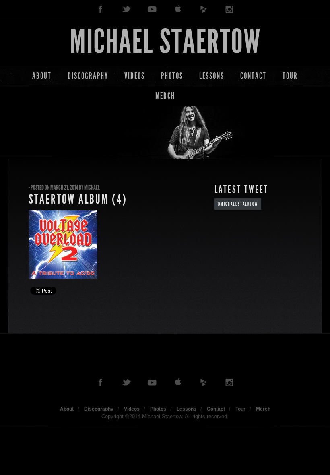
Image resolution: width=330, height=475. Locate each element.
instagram (229, 9)
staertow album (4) (78, 199)
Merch (165, 96)
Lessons (211, 76)
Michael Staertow (165, 41)
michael (92, 187)
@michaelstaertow (238, 204)
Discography (88, 76)
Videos (134, 76)
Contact (253, 76)
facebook (100, 9)
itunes (178, 9)
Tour (290, 76)
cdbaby (203, 9)
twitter (126, 9)
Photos (172, 76)
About (42, 76)
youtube (152, 9)
